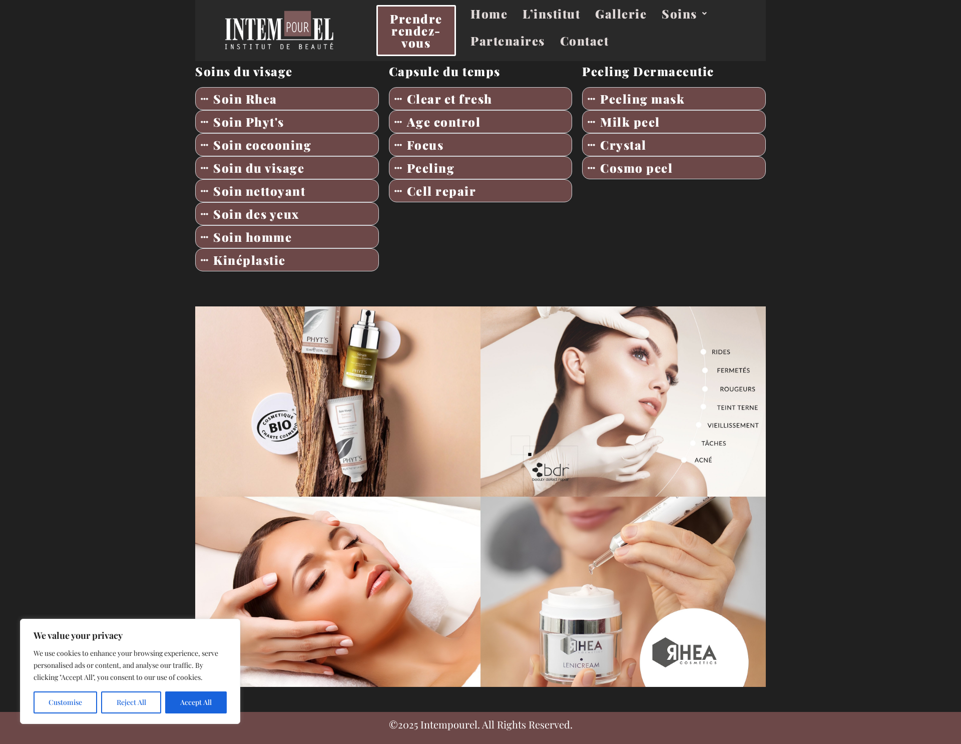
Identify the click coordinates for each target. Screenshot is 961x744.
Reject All (131, 702)
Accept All (196, 702)
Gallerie (621, 14)
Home (489, 14)
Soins (679, 14)
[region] (130, 671)
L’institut (551, 14)
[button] (684, 13)
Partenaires (507, 41)
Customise (65, 702)
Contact (584, 41)
